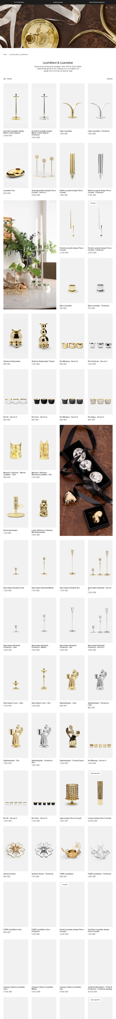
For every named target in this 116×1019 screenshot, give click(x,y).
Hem (4, 54)
